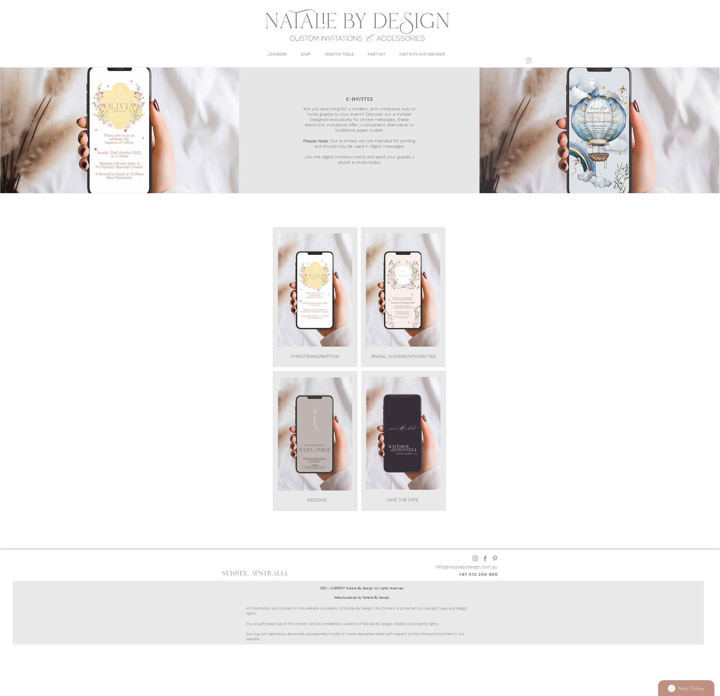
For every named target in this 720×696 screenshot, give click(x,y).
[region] (315, 297)
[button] (277, 54)
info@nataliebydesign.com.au (466, 567)
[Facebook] (485, 558)
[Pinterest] (495, 558)
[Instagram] (475, 558)
